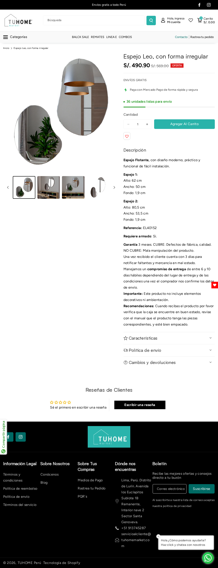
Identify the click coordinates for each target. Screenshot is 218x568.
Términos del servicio (19, 505)
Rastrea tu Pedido (91, 488)
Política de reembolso (20, 488)
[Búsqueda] (151, 20)
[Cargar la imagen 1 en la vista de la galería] (24, 187)
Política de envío (16, 497)
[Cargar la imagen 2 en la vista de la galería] (48, 187)
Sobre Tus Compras (87, 466)
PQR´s (82, 496)
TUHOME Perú (29, 563)
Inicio (6, 48)
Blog (43, 482)
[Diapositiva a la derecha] (114, 187)
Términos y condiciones (12, 477)
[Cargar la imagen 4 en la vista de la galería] (98, 187)
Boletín (159, 463)
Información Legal (20, 463)
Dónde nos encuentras (125, 466)
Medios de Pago (90, 480)
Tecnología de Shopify (61, 563)
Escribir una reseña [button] (139, 405)
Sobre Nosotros (55, 463)
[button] (206, 20)
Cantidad (130, 114)
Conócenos (49, 474)
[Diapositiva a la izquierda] (8, 187)
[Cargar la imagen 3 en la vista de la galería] (73, 187)
